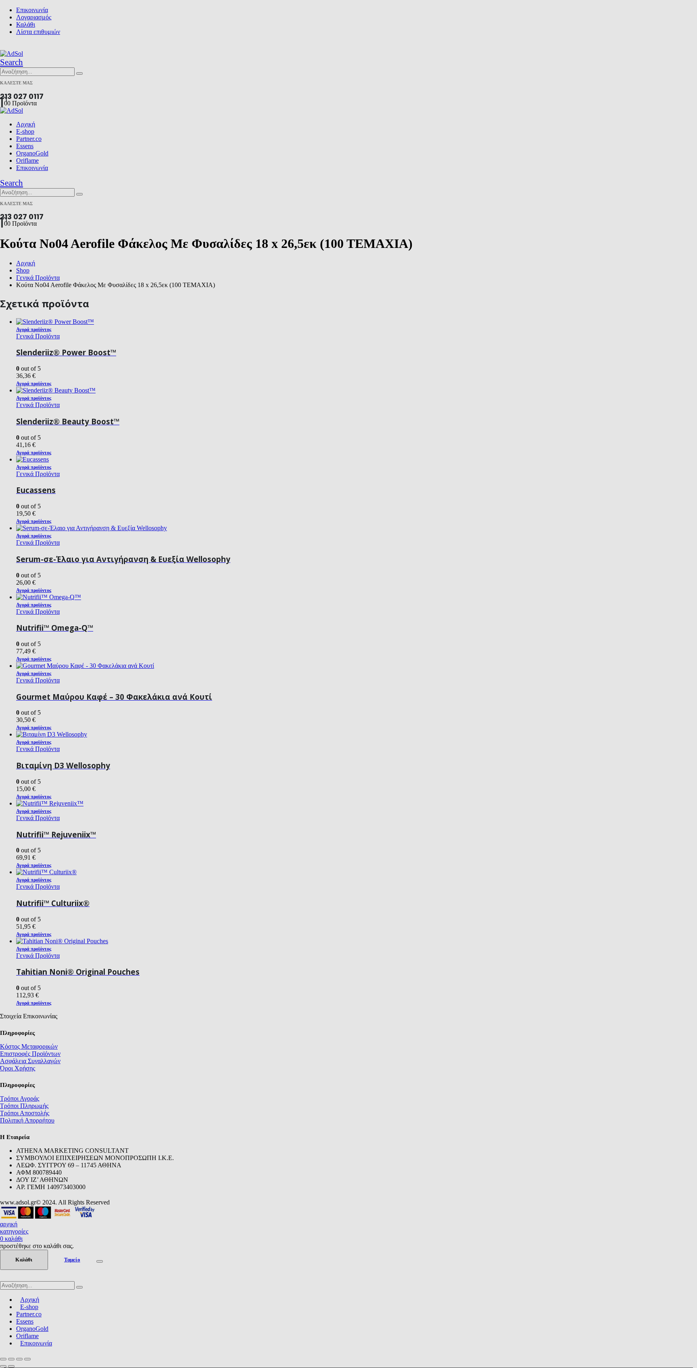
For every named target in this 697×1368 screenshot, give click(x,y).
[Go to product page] (356, 941)
